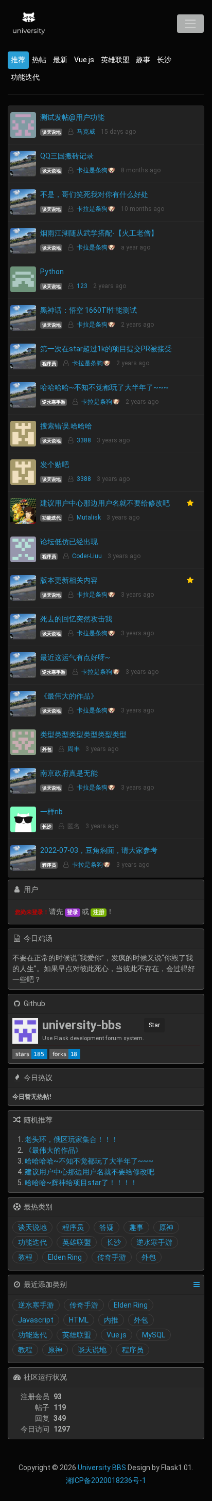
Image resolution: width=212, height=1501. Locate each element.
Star (154, 1025)
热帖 (39, 60)
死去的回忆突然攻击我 (76, 619)
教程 (25, 1257)
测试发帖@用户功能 (72, 117)
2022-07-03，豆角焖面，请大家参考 (98, 850)
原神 (166, 1227)
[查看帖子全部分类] (196, 1284)
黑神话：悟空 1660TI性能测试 (88, 310)
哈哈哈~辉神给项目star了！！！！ (81, 1182)
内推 (111, 1320)
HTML (79, 1320)
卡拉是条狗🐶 (96, 170)
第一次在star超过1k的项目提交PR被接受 (106, 349)
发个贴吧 (54, 464)
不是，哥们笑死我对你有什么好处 (94, 194)
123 (82, 286)
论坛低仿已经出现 (69, 542)
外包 (46, 749)
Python (52, 271)
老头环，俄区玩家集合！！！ (71, 1139)
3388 (84, 440)
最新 (60, 60)
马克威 (86, 131)
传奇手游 (111, 1257)
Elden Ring (65, 1257)
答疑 (106, 1227)
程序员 (49, 363)
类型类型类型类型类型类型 (83, 734)
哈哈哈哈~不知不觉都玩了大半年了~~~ (104, 387)
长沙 (164, 60)
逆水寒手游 (53, 402)
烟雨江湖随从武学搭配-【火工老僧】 (99, 233)
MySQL (153, 1335)
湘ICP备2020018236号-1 (106, 1480)
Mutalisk (89, 517)
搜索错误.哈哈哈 (66, 426)
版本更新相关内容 (69, 580)
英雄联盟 (115, 60)
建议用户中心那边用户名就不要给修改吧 (105, 503)
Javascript (36, 1320)
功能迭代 (25, 77)
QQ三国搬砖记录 (67, 156)
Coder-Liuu (87, 556)
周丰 (73, 749)
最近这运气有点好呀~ (75, 657)
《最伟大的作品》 (69, 696)
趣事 (143, 60)
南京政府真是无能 (69, 773)
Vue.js (84, 60)
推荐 (18, 60)
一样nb (51, 812)
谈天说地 (51, 132)
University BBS (102, 1467)
